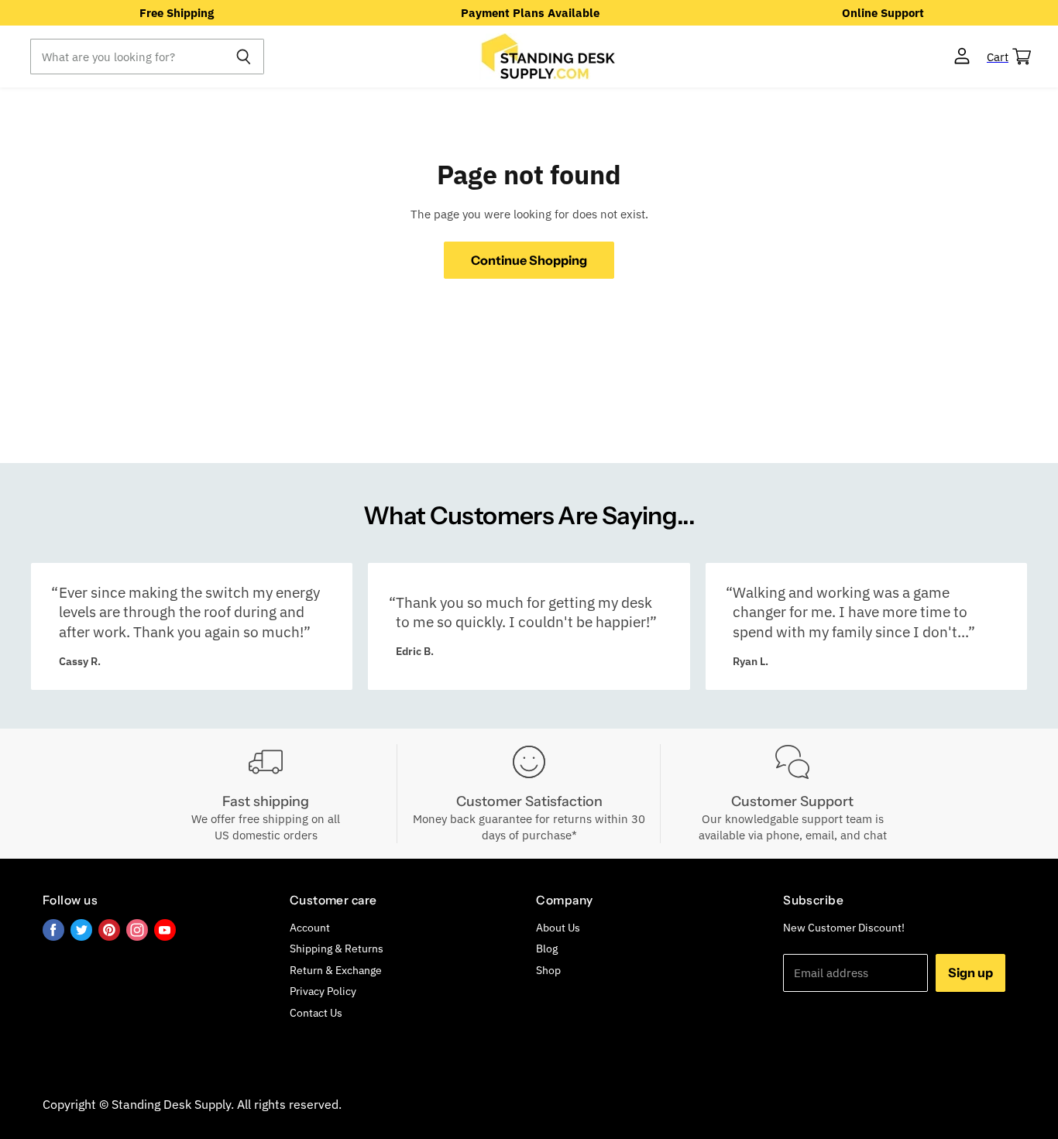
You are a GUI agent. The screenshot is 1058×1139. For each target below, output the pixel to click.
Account (310, 928)
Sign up (970, 972)
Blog (547, 948)
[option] (176, 13)
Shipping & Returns (336, 948)
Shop (548, 970)
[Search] (243, 56)
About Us (558, 928)
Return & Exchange (336, 970)
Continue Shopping (529, 260)
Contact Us (316, 1013)
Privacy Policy (323, 991)
